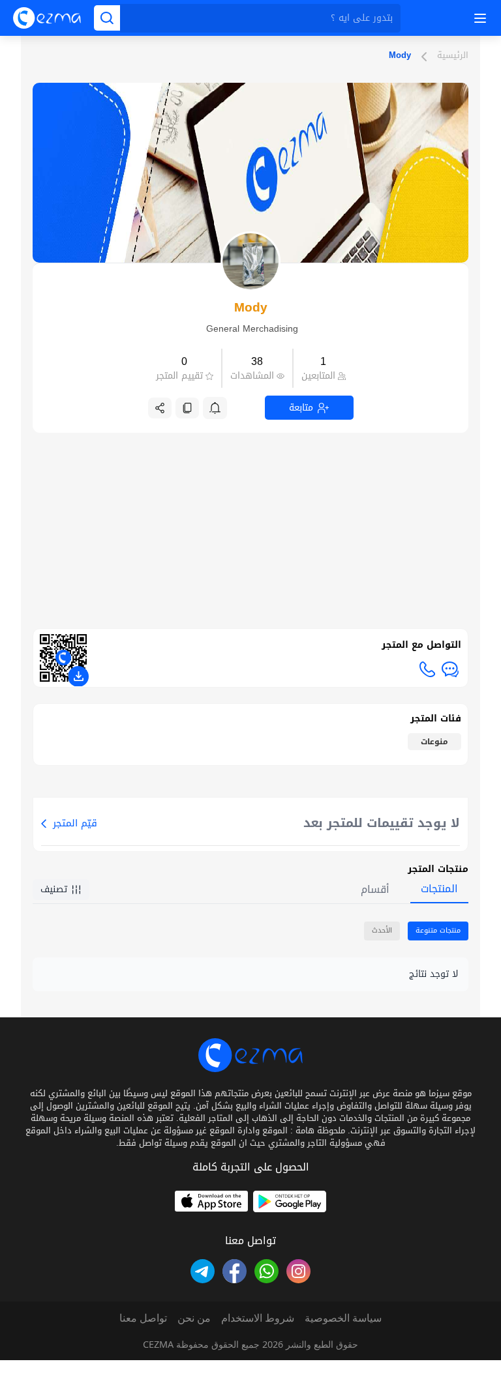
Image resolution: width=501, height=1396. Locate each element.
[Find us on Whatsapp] (266, 1271)
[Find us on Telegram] (202, 1271)
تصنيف (53, 889)
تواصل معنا (143, 1318)
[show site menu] (478, 18)
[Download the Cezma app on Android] (289, 1201)
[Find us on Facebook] (234, 1271)
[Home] (47, 18)
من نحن (194, 1318)
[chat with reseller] (450, 669)
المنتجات (439, 889)
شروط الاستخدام (257, 1318)
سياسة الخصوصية (343, 1318)
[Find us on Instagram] (298, 1271)
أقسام (375, 889)
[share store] (160, 408)
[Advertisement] (250, 524)
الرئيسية (452, 56)
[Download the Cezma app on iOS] (211, 1201)
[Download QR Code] (78, 676)
